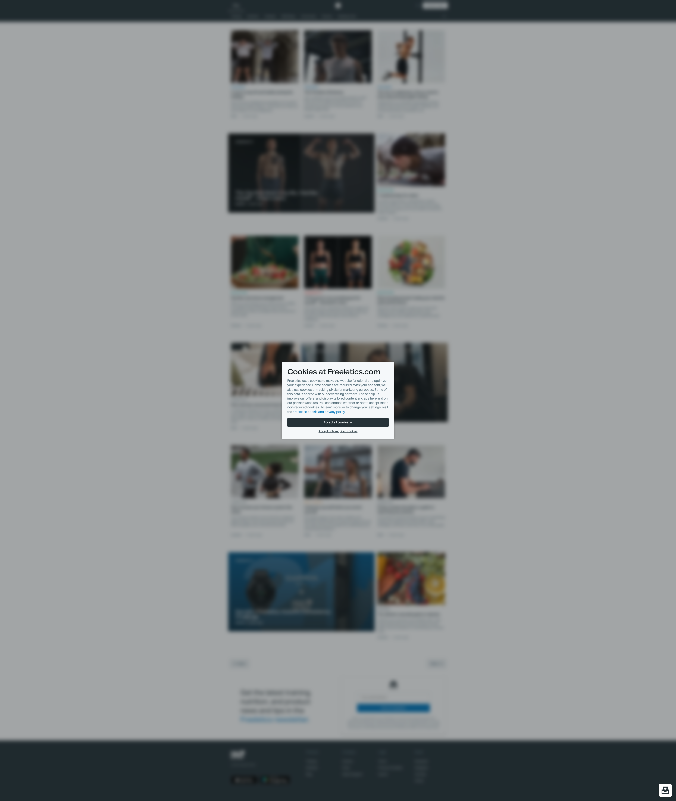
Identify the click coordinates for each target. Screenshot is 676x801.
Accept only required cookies (338, 431)
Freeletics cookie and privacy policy (319, 412)
